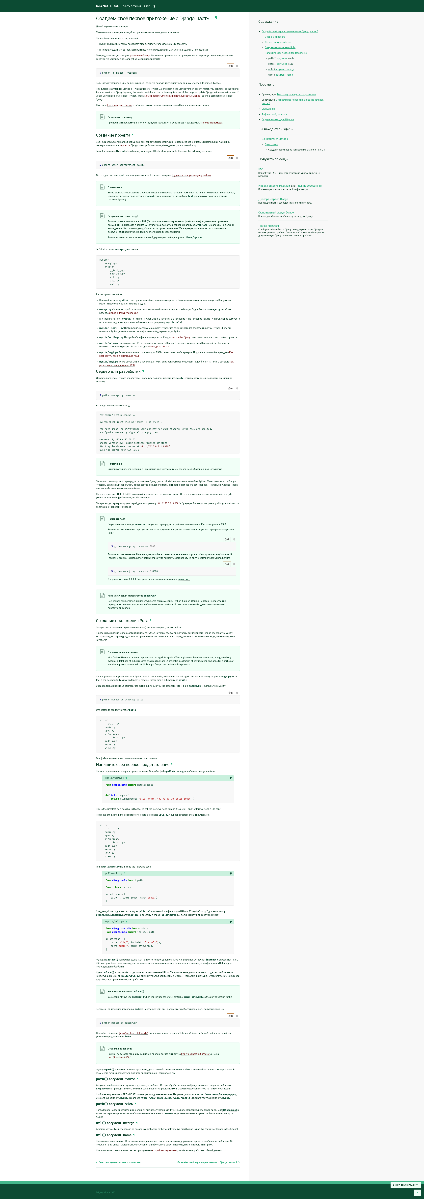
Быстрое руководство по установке (119, 1162)
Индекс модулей (279, 185)
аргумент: (281, 58)
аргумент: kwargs (281, 69)
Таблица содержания (309, 185)
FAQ (260, 169)
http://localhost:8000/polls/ (133, 1033)
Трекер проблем (268, 225)
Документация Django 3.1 (276, 139)
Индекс (263, 185)
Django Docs (107, 6)
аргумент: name (280, 74)
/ (230, 66)
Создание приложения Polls (280, 47)
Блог (147, 6)
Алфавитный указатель (275, 114)
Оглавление (268, 108)
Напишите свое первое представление (286, 53)
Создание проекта (275, 36)
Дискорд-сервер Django (273, 199)
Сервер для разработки (278, 42)
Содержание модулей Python (278, 119)
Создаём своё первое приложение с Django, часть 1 (290, 31)
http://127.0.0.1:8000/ (155, 446)
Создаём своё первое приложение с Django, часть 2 (207, 1162)
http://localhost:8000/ (119, 1057)
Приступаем (271, 144)
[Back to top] (417, 1193)
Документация (132, 6)
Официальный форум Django (276, 212)
